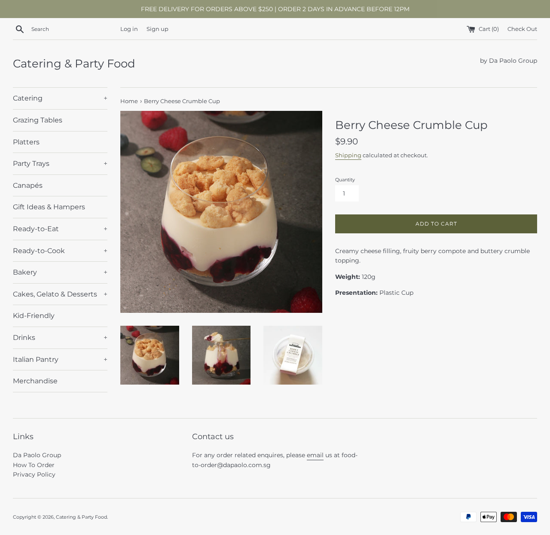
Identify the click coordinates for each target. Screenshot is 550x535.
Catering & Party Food (74, 63)
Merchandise (35, 381)
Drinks (60, 337)
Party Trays (60, 163)
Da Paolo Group (37, 455)
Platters (26, 142)
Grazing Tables (37, 120)
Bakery (60, 272)
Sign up (157, 29)
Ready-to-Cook (60, 251)
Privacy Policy (34, 474)
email (315, 455)
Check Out (522, 29)
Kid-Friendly (34, 316)
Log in (129, 29)
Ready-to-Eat (60, 229)
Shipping (348, 155)
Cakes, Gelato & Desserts (60, 294)
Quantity (345, 180)
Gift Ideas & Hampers (49, 207)
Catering (60, 98)
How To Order (34, 465)
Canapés (28, 185)
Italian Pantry (60, 359)
